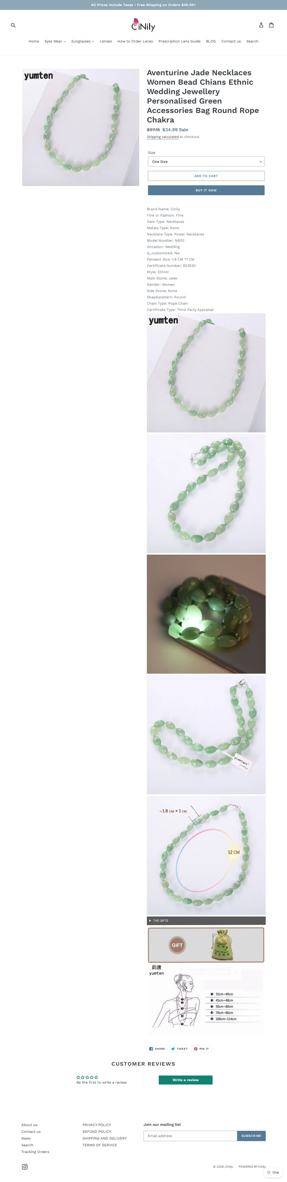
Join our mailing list (162, 1124)
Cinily (229, 1166)
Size (151, 153)
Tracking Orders (35, 1152)
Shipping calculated (163, 137)
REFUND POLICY (97, 1131)
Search (27, 1145)
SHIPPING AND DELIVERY (105, 1138)
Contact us (31, 1131)
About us (29, 1125)
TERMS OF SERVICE (100, 1145)
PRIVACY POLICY (97, 1125)
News (26, 1138)
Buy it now (206, 190)
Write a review (186, 1080)
